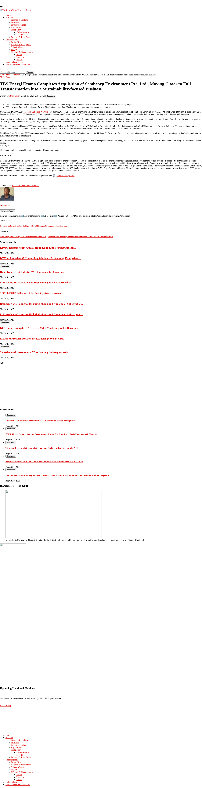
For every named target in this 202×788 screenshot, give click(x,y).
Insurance (15, 22)
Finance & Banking (19, 20)
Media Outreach (13, 75)
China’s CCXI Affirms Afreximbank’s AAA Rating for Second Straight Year (40, 420)
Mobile (19, 35)
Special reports (11, 39)
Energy (14, 49)
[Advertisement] (82, 386)
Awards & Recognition (21, 44)
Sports (19, 59)
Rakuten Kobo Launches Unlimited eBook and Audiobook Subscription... (41, 303)
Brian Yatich (14, 96)
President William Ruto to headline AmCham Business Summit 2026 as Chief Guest (44, 461)
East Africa (16, 42)
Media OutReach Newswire (17, 64)
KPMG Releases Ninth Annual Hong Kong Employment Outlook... (38, 247)
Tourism (20, 57)
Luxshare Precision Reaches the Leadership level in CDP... (32, 338)
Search (30, 72)
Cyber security (22, 32)
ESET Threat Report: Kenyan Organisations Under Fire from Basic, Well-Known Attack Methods (51, 434)
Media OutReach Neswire (36, 112)
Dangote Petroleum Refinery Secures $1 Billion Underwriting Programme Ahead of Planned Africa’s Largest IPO (58, 475)
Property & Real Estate (21, 37)
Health (19, 54)
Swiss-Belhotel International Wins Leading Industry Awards (34, 352)
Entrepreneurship (18, 25)
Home (8, 15)
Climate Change (18, 47)
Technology (16, 30)
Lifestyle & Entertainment (22, 52)
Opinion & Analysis (14, 62)
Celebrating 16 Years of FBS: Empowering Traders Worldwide (35, 282)
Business (9, 17)
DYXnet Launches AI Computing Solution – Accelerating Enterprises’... (40, 258)
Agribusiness (16, 27)
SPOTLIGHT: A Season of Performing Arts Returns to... (32, 293)
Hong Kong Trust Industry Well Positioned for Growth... (32, 272)
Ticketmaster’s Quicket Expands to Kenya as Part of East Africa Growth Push (41, 448)
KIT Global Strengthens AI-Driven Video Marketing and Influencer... (39, 328)
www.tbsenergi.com (65, 175)
